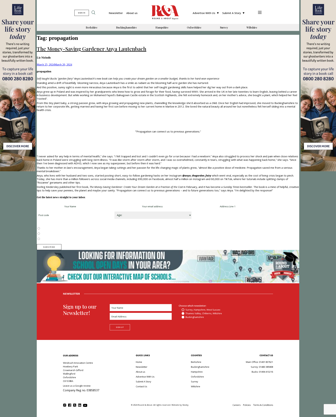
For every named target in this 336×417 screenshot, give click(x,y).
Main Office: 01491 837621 (259, 362)
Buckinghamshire (126, 27)
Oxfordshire (194, 27)
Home (139, 362)
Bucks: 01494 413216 (262, 371)
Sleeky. (185, 405)
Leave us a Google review (76, 385)
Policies (247, 405)
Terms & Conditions (263, 405)
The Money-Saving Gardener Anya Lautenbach (91, 48)
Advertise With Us (204, 13)
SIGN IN (81, 13)
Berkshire (91, 27)
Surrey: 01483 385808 (262, 366)
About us (132, 13)
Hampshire (162, 27)
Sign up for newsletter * (49, 206)
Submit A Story (231, 13)
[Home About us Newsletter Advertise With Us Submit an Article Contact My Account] (260, 13)
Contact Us (141, 386)
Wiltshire (252, 27)
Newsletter (116, 13)
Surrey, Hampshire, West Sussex (58, 228)
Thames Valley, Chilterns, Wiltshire (58, 233)
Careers (236, 405)
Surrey (224, 27)
